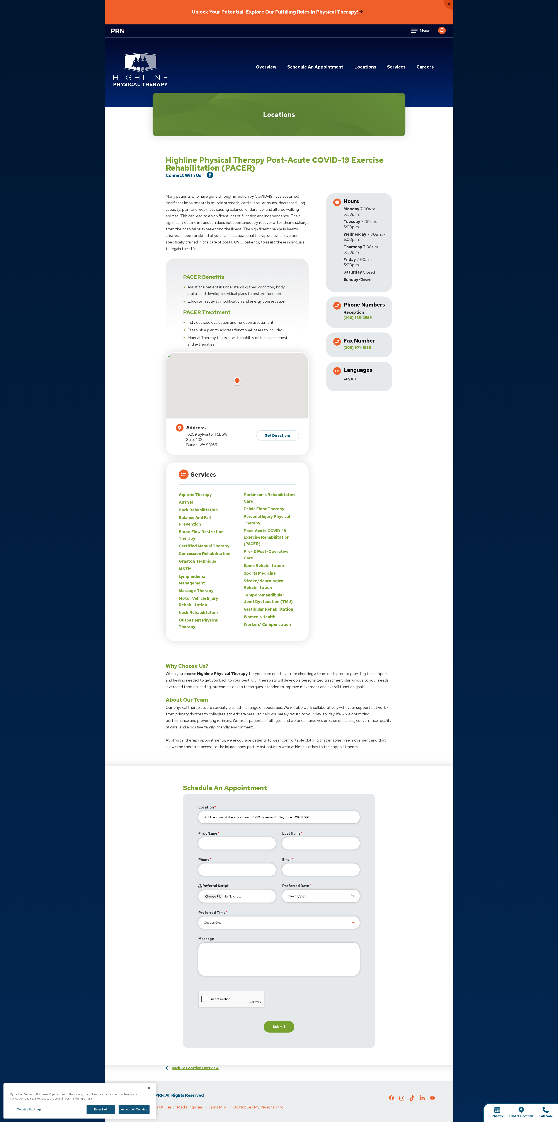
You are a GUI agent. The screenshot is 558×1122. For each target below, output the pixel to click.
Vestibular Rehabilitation (268, 609)
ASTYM (186, 502)
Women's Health (260, 616)
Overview (266, 67)
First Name (207, 833)
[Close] (149, 1088)
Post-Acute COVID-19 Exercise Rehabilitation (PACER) (266, 537)
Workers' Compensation (267, 624)
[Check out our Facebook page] (391, 1098)
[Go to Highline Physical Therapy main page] (140, 69)
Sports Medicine (260, 573)
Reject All (100, 1109)
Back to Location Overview (195, 1068)
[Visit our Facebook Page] (210, 175)
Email (287, 859)
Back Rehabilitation (198, 509)
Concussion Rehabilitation (204, 553)
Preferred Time (212, 912)
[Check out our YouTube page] (432, 1098)
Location (206, 807)
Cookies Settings (29, 1109)
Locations (365, 67)
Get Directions (278, 435)
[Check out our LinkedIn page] (422, 1099)
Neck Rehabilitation (198, 612)
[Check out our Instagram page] (401, 1099)
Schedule (497, 1116)
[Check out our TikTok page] (412, 1099)
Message (206, 939)
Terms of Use (159, 1107)
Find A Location (521, 1116)
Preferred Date (295, 886)
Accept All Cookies (134, 1109)
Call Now (546, 1116)
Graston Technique (197, 561)
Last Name (291, 833)
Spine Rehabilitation (264, 565)
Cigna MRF (218, 1107)
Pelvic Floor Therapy (264, 508)
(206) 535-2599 (358, 317)
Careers (425, 67)
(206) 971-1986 (357, 347)
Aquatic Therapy (195, 494)
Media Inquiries (190, 1107)
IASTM (185, 568)
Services (396, 67)
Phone (203, 859)
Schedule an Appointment (315, 67)
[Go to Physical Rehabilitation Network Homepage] (123, 34)
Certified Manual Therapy (204, 545)
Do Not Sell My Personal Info (258, 1107)
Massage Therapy (196, 590)
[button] (442, 29)
